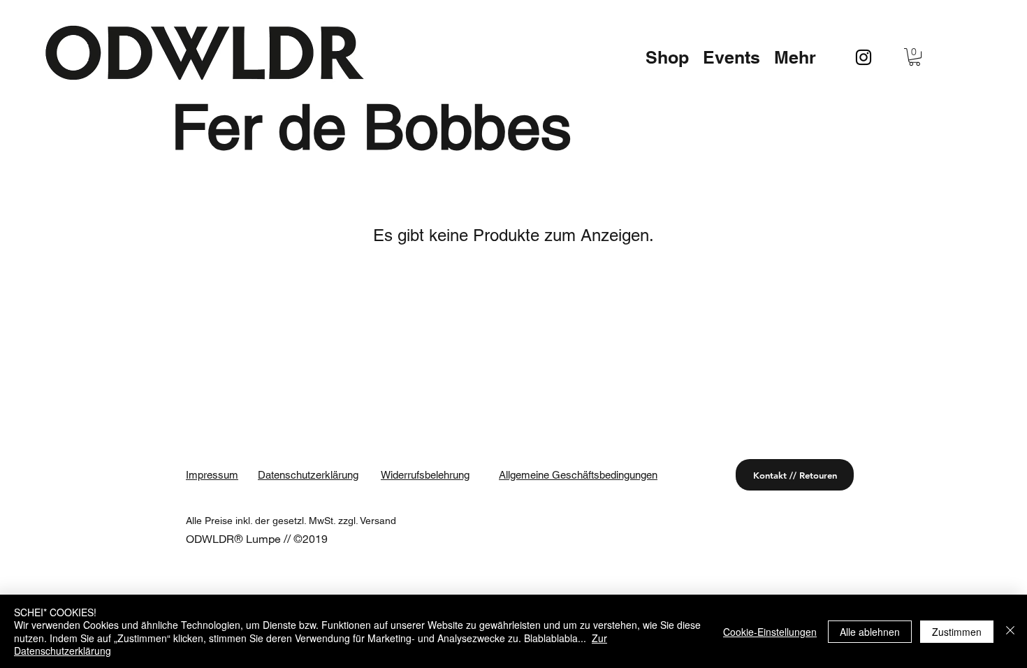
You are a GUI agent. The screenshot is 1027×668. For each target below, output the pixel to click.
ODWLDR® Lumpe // (239, 538)
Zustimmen (957, 632)
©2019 (310, 538)
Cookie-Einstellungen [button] (770, 632)
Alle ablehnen (870, 632)
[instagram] (863, 57)
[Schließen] (1010, 631)
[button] (667, 57)
